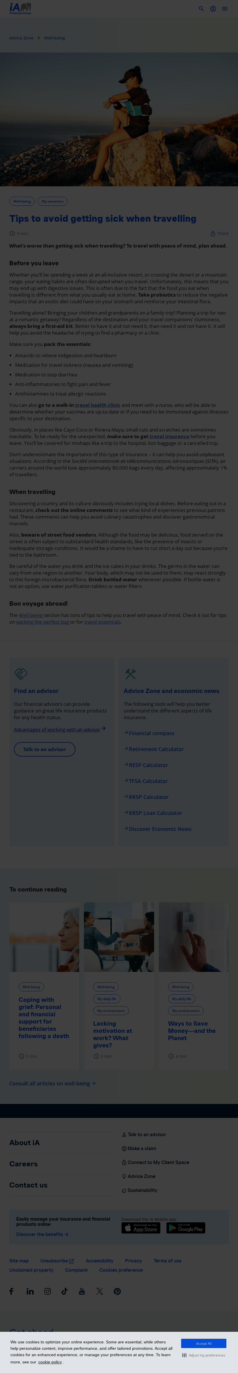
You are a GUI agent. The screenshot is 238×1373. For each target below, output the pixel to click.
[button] (203, 1355)
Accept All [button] (204, 1343)
